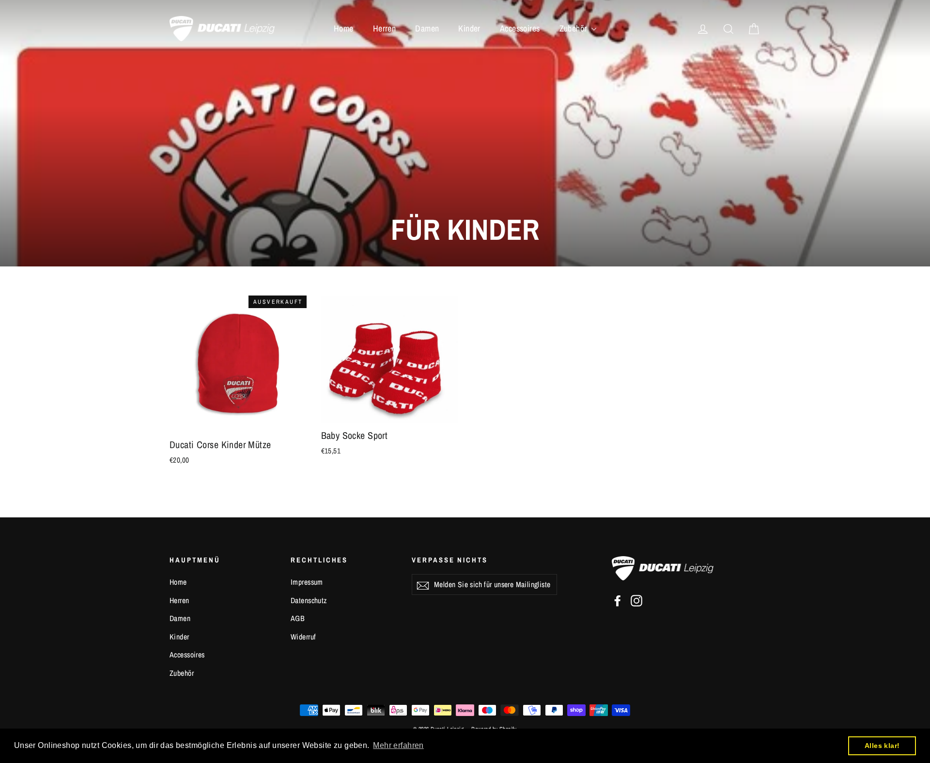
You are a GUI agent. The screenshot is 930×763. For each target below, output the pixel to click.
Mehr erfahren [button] (398, 745)
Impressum (307, 582)
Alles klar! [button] (882, 745)
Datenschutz (309, 600)
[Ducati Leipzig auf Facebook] (617, 600)
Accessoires (520, 28)
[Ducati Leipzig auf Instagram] (636, 600)
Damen (427, 28)
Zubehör (574, 28)
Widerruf (303, 637)
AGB (298, 618)
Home (344, 28)
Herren (384, 28)
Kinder (469, 28)
